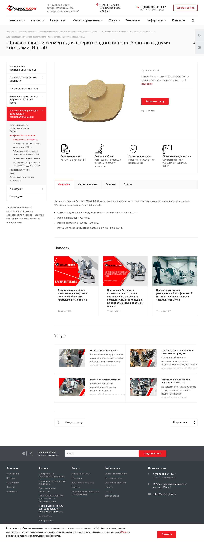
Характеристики (88, 184)
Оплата (76, 487)
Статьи (128, 184)
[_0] (97, 100)
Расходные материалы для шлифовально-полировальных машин (24, 113)
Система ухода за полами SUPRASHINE (22, 179)
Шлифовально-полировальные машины (23, 68)
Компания (16, 20)
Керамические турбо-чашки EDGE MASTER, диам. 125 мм (26, 164)
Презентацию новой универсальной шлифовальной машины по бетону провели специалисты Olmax (174, 295)
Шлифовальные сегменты (25, 139)
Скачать (111, 184)
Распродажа (57, 20)
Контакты (178, 20)
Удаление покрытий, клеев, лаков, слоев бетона (19, 128)
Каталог (36, 20)
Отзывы (10, 487)
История (10, 478)
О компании (12, 473)
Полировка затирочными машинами (23, 79)
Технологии (133, 20)
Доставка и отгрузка (83, 482)
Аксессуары (16, 189)
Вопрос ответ (112, 496)
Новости (109, 487)
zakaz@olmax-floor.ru (164, 494)
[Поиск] (193, 20)
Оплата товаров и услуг (104, 350)
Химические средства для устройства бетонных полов (24, 99)
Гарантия (77, 478)
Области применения (86, 20)
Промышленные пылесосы (24, 88)
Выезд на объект (81, 473)
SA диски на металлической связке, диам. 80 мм (26, 145)
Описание (64, 184)
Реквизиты (12, 491)
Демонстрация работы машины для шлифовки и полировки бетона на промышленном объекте (73, 295)
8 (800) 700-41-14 (152, 7)
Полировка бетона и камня (20, 171)
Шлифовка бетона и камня (22, 135)
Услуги (113, 20)
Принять (167, 534)
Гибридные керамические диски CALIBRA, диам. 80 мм (26, 152)
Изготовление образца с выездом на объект (175, 381)
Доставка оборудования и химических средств (177, 352)
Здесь (123, 532)
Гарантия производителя (105, 379)
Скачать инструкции (116, 482)
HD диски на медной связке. (26, 158)
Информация (155, 20)
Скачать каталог (113, 478)
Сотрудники (12, 482)
